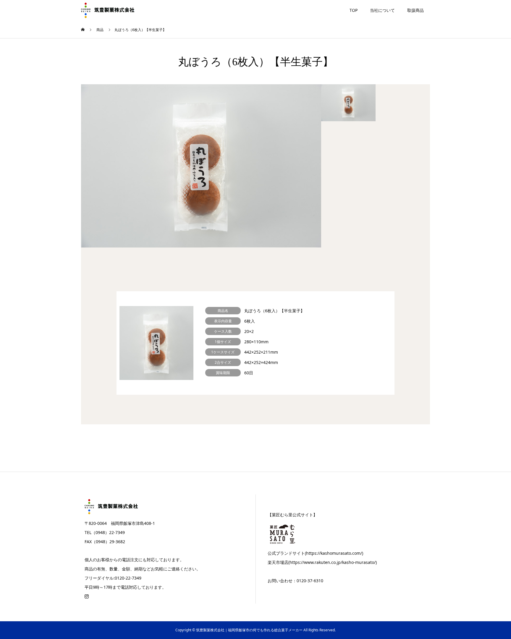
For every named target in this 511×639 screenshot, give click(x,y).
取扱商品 (415, 10)
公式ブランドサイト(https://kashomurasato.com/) (315, 553)
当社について (382, 10)
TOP (354, 10)
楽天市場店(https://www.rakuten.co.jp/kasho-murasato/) (322, 562)
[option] (201, 165)
